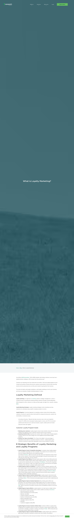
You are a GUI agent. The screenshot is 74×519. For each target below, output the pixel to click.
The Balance (42, 462)
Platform (31, 4)
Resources (46, 4)
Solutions (39, 4)
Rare (19, 485)
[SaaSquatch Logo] (8, 4)
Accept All (67, 516)
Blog (21, 368)
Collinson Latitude (51, 470)
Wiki (17, 403)
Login (53, 4)
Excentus (26, 454)
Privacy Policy (52, 515)
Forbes (45, 508)
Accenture (52, 489)
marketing (34, 398)
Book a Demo (62, 4)
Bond (25, 478)
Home (17, 368)
